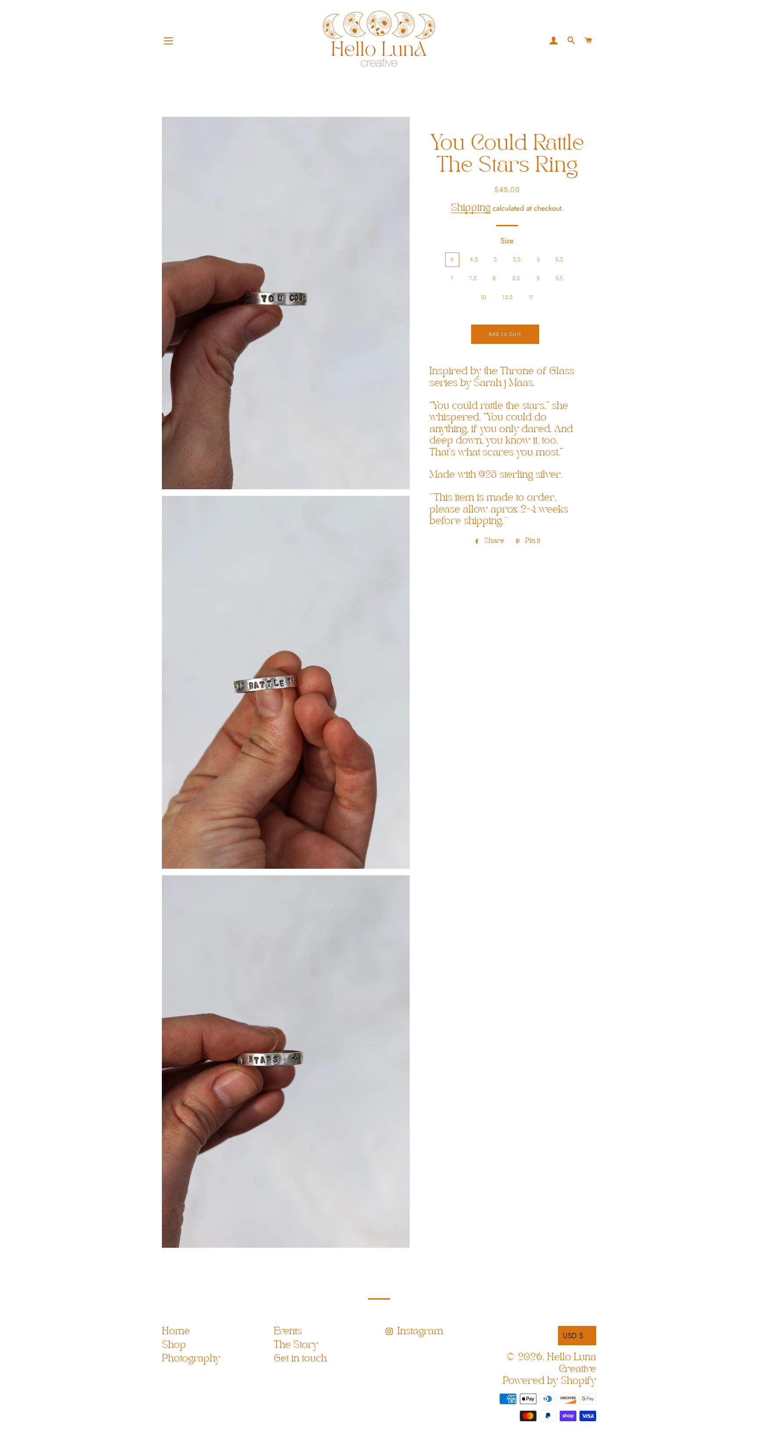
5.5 (517, 259)
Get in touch (300, 1358)
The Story (296, 1345)
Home (176, 1331)
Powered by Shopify (549, 1381)
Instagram (419, 1331)
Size (507, 240)
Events (288, 1331)
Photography (191, 1358)
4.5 (474, 259)
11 (531, 297)
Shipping (470, 208)
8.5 (516, 278)
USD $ (573, 1335)
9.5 (559, 278)
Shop (174, 1345)
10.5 (507, 297)
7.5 (473, 278)
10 (484, 297)
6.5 (560, 259)
